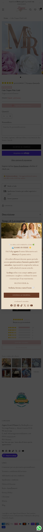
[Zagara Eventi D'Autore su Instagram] (15, 306)
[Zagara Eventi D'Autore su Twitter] (25, 306)
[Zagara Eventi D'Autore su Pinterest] (18, 306)
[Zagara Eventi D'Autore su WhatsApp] (28, 306)
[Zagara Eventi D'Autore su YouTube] (31, 306)
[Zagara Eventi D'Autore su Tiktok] (21, 306)
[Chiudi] (39, 225)
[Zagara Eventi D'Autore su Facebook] (11, 306)
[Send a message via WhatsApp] (39, 528)
